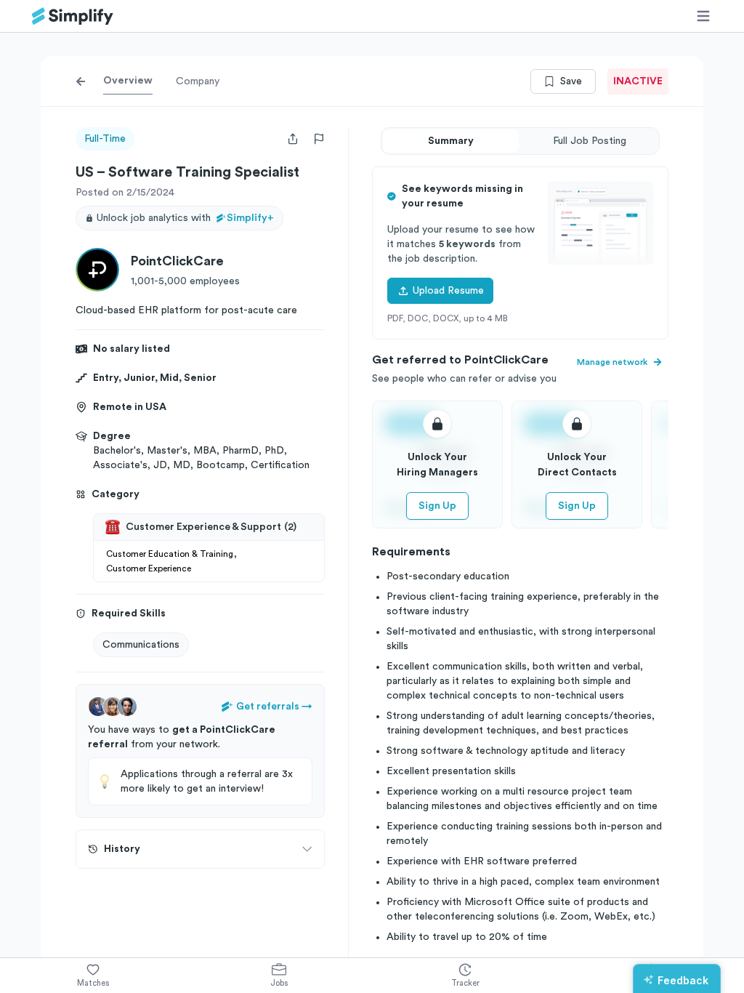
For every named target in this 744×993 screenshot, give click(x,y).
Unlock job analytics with (185, 218)
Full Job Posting (589, 141)
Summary (451, 141)
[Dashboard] (72, 16)
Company (197, 81)
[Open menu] (703, 16)
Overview (128, 81)
